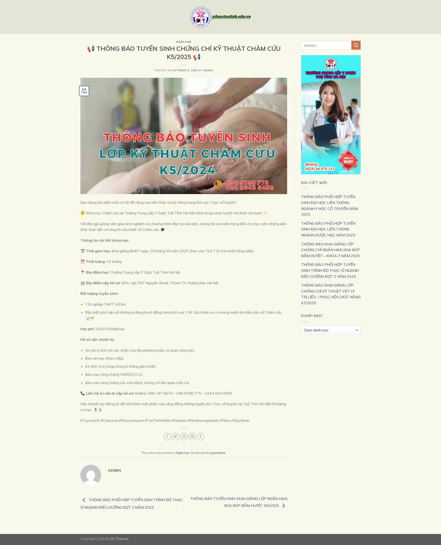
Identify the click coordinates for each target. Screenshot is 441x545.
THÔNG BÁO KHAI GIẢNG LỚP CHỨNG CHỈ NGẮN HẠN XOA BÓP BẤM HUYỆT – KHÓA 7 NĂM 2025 (330, 250)
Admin (208, 70)
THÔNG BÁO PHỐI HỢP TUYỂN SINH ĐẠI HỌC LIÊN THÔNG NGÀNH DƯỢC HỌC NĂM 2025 (328, 229)
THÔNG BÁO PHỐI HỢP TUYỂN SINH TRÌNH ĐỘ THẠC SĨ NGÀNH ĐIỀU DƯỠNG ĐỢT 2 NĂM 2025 (330, 270)
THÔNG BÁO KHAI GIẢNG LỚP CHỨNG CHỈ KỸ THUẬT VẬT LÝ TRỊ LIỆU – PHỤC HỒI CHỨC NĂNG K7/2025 (331, 294)
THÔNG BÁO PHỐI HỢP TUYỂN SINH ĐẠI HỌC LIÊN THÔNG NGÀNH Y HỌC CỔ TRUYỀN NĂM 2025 (329, 205)
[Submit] (356, 45)
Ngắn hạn (183, 41)
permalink (218, 453)
